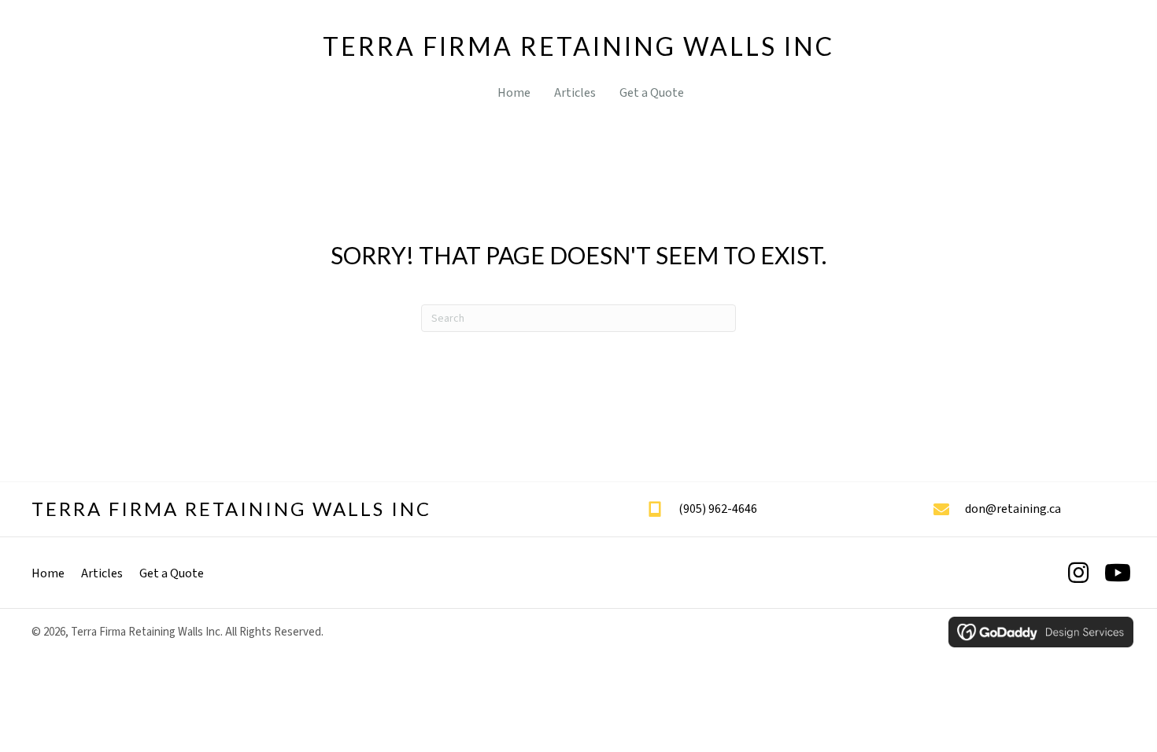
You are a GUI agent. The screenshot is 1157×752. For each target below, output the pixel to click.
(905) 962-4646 (717, 509)
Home (48, 573)
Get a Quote (171, 573)
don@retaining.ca (1013, 509)
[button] (1078, 572)
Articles (102, 573)
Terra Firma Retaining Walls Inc (578, 46)
